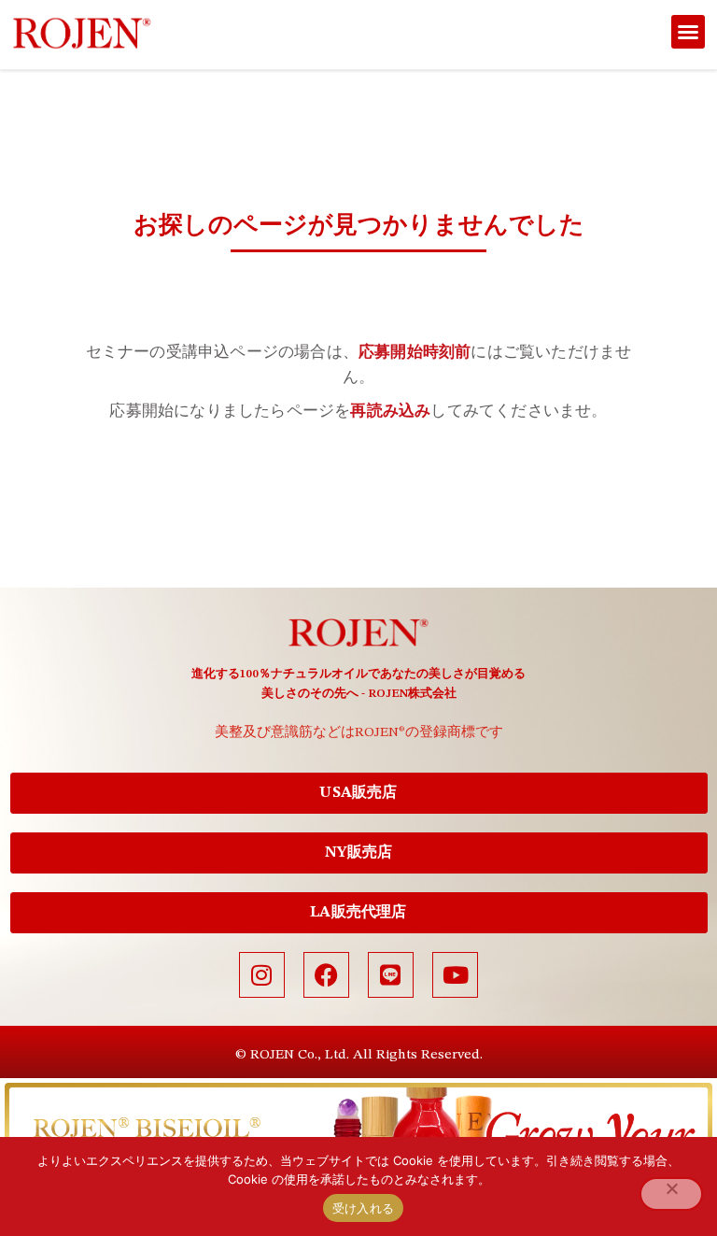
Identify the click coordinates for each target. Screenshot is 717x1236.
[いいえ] (671, 1194)
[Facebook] (326, 975)
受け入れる (363, 1207)
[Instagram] (262, 975)
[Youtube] (455, 975)
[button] (688, 32)
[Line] (391, 975)
